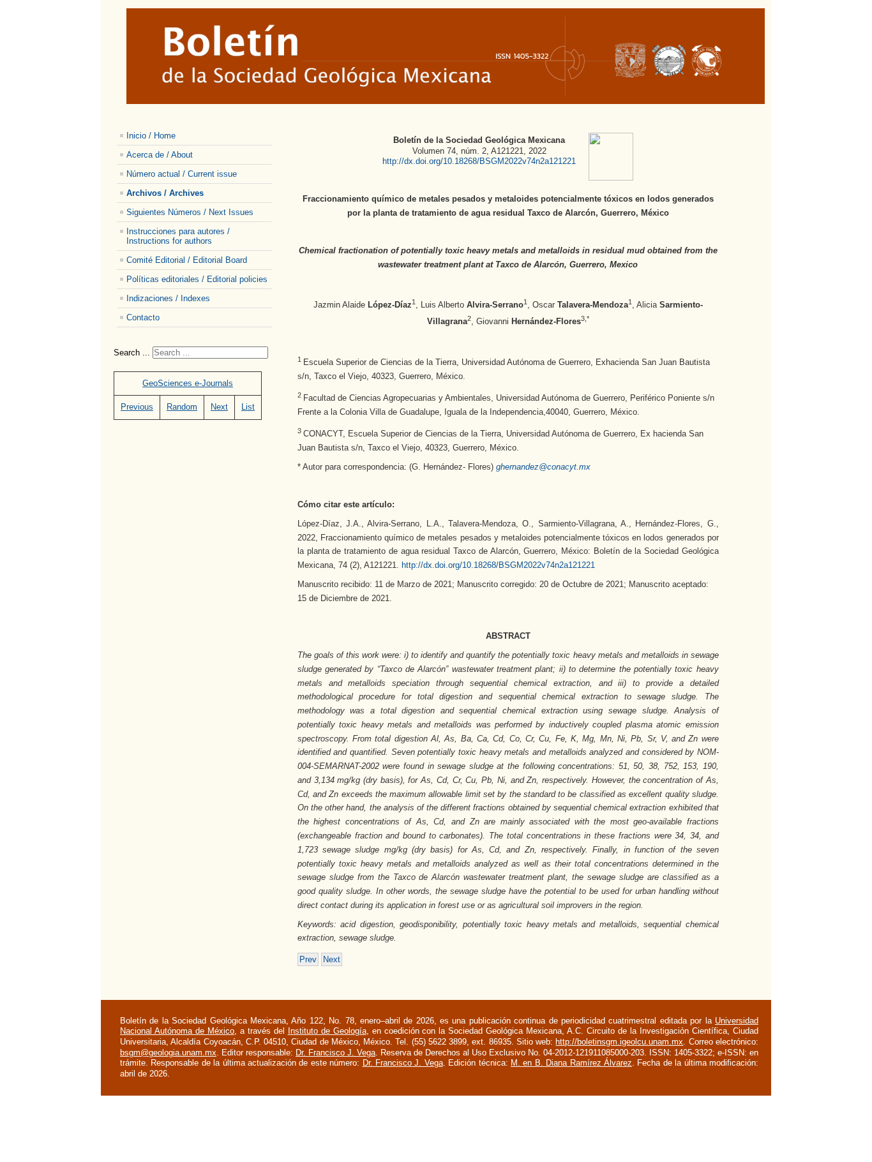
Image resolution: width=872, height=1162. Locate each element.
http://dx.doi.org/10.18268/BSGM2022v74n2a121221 (479, 161)
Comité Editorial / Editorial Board (186, 260)
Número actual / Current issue (181, 174)
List (248, 407)
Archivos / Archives (165, 193)
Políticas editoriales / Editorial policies (196, 279)
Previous (137, 407)
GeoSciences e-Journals (187, 383)
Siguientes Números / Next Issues (189, 212)
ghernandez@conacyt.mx (543, 467)
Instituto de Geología (327, 1031)
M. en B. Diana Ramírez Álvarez (571, 1063)
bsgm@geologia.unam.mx (168, 1052)
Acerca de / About (159, 155)
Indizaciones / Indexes (168, 298)
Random (182, 407)
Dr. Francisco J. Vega (335, 1052)
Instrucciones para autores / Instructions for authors (178, 236)
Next (219, 407)
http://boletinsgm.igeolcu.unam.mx (619, 1042)
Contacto (143, 317)
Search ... (132, 352)
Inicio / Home (151, 135)
